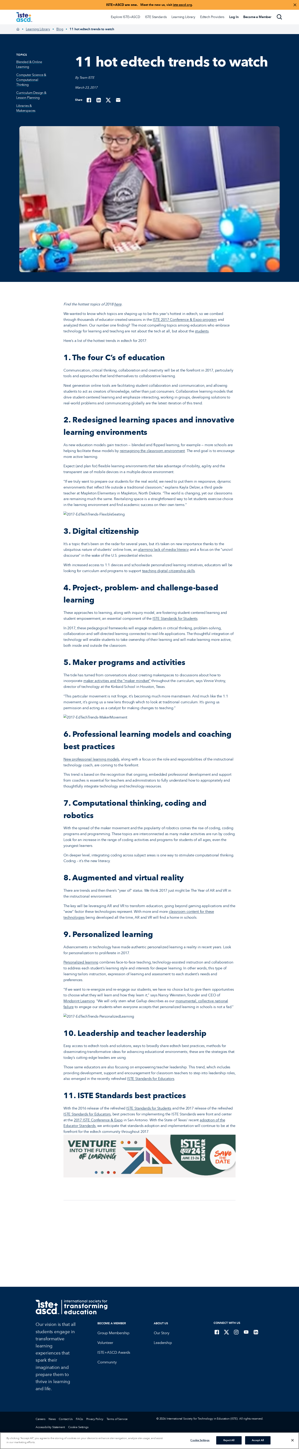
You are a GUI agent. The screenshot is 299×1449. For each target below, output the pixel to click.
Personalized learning (80, 962)
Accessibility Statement (50, 1427)
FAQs (79, 1419)
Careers (40, 1419)
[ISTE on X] (226, 1332)
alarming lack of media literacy (163, 549)
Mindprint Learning (79, 1001)
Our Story (161, 1333)
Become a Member (111, 1323)
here (117, 304)
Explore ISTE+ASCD (125, 17)
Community (107, 1362)
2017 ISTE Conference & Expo (98, 1120)
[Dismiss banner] (295, 4)
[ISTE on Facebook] (217, 1332)
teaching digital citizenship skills (168, 571)
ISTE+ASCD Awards (113, 1352)
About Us (161, 1323)
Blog (59, 29)
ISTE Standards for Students (175, 618)
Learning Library (183, 17)
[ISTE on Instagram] (236, 1332)
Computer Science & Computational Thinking (31, 80)
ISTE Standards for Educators (150, 1078)
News (52, 1419)
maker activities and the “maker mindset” (117, 681)
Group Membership (113, 1333)
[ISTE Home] (24, 17)
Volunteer (105, 1343)
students (202, 331)
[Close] (292, 1440)
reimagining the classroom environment (152, 451)
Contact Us (66, 1419)
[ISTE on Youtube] (246, 1332)
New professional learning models (91, 759)
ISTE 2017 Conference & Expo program (185, 319)
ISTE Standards (156, 17)
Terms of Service (117, 1419)
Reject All (228, 1440)
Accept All (258, 1440)
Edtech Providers (212, 17)
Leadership (163, 1343)
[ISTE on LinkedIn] (256, 1332)
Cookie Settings (78, 1427)
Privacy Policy (94, 1419)
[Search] (279, 17)
